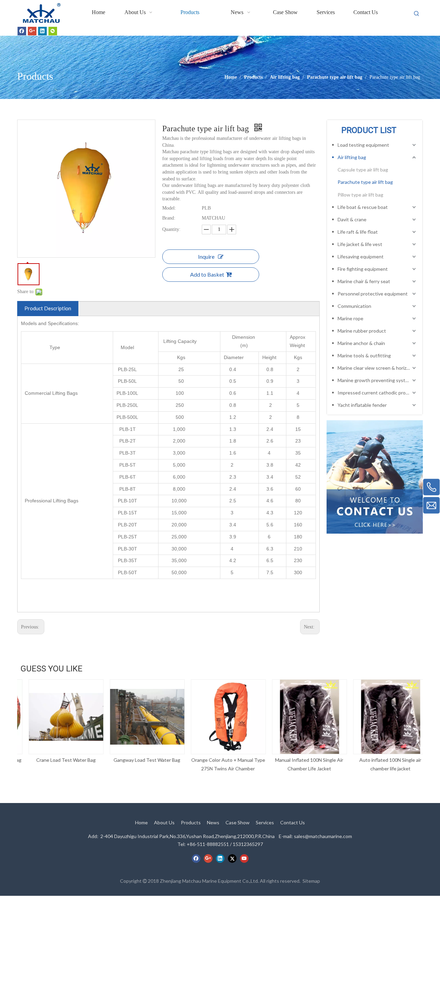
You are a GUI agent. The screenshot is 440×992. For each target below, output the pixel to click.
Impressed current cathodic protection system (377, 392)
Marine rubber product (362, 331)
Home (141, 822)
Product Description (47, 308)
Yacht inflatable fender (362, 405)
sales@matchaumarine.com (323, 836)
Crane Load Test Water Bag (58, 760)
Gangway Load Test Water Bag (139, 760)
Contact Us (292, 822)
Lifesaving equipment (361, 256)
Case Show (238, 822)
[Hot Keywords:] (416, 14)
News (213, 822)
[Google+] (32, 30)
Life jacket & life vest (360, 244)
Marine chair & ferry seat (364, 281)
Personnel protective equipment (373, 294)
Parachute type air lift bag (365, 182)
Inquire (206, 256)
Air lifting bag (352, 157)
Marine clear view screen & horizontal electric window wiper (377, 368)
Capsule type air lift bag (363, 169)
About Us (164, 822)
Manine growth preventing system (375, 380)
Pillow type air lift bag (360, 195)
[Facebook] (22, 30)
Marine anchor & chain (361, 343)
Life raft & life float (358, 232)
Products (191, 822)
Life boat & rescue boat (363, 207)
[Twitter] (232, 858)
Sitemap (311, 881)
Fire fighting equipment (363, 269)
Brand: (168, 218)
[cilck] (375, 477)
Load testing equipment (363, 145)
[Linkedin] (42, 30)
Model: (169, 208)
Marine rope (350, 318)
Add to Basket (207, 274)
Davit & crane (352, 219)
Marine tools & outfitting (364, 355)
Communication (354, 306)
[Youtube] (244, 858)
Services (265, 822)
